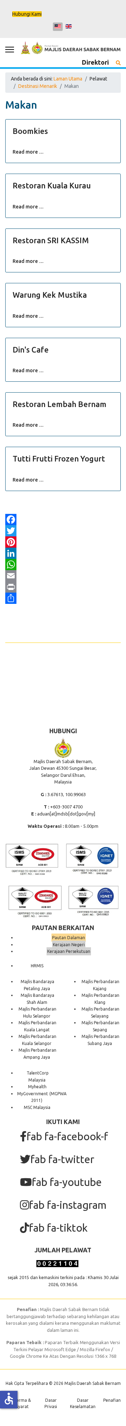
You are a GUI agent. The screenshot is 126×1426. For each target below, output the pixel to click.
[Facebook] (63, 519)
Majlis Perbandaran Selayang (100, 1012)
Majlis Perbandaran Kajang (100, 985)
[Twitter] (63, 530)
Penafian (112, 1400)
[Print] (63, 587)
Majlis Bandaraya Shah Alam (37, 999)
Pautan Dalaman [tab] (68, 937)
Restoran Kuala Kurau (52, 185)
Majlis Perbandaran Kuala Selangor (37, 1040)
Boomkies (30, 131)
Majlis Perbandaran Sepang (100, 1026)
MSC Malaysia (37, 1107)
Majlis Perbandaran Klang (100, 999)
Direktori (95, 62)
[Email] (63, 575)
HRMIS (37, 965)
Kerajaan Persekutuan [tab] (68, 951)
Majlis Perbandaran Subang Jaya (100, 1040)
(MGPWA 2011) (48, 1097)
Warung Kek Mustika (50, 294)
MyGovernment (32, 1093)
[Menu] (9, 49)
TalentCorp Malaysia (38, 1076)
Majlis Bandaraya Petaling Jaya (37, 985)
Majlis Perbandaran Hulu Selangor (37, 1012)
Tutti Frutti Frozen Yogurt (59, 458)
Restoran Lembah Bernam (59, 404)
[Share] (63, 598)
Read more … (28, 152)
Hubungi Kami (27, 14)
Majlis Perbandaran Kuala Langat (37, 1026)
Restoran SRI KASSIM (51, 240)
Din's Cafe (31, 349)
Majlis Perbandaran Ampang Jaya (37, 1053)
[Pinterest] (63, 542)
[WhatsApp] (63, 564)
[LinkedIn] (63, 553)
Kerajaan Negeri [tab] (69, 944)
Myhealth (37, 1086)
